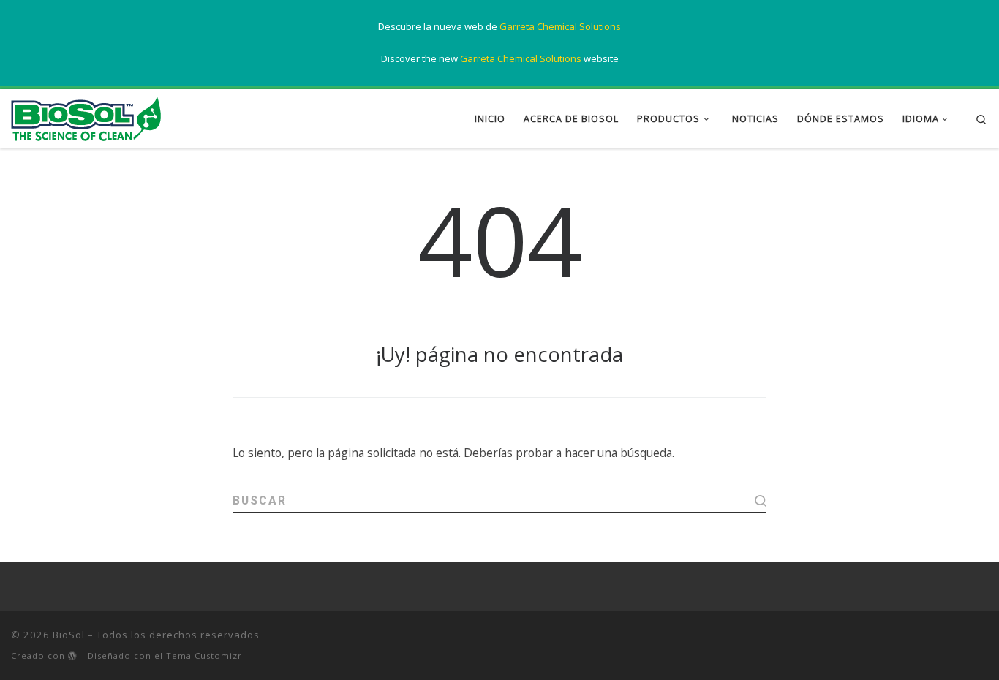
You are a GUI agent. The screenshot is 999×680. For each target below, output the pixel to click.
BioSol (69, 634)
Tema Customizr (204, 655)
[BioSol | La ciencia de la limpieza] (86, 116)
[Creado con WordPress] (72, 655)
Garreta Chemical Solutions (560, 26)
